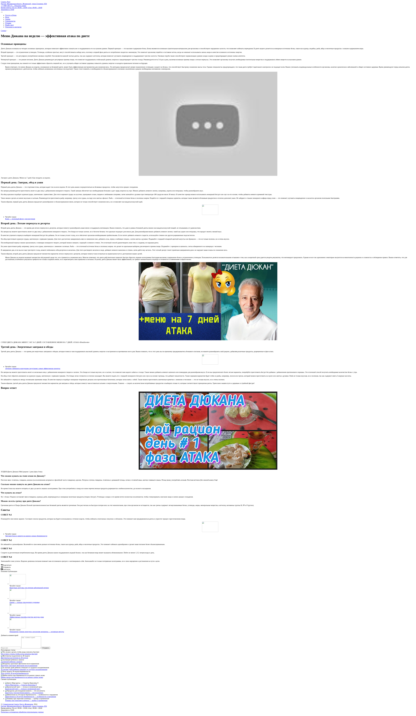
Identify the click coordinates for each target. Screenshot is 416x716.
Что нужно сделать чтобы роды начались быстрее (19, 654)
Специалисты (10, 21)
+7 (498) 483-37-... (13, 6)
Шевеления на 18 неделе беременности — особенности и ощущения (30, 697)
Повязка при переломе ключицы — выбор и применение (26, 700)
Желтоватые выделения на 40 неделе (14, 658)
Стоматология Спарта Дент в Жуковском (18, 704)
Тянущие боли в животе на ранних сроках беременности (26, 536)
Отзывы (8, 23)
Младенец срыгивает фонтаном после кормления (19, 666)
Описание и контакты (13, 27)
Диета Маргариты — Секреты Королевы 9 (21, 685)
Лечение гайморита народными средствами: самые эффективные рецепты (32, 368)
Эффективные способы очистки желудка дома (27, 617)
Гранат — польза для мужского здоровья (24, 602)
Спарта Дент (5, 2)
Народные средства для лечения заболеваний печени (29, 588)
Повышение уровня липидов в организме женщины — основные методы (37, 632)
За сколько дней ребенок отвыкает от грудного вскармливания (24, 669)
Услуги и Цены (10, 15)
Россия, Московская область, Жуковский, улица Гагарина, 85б (24, 4)
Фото (7, 17)
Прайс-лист (9, 25)
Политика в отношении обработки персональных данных (22, 712)
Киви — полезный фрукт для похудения (20, 219)
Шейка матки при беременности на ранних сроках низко (22, 677)
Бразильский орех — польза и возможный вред (22, 689)
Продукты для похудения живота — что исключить (24, 693)
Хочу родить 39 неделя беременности (15, 673)
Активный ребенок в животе (11, 662)
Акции (7, 19)
